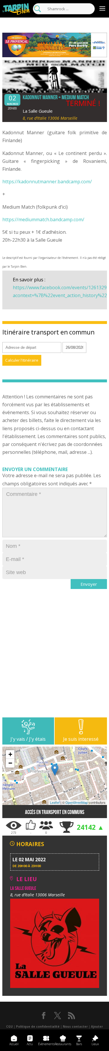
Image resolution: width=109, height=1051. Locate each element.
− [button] (10, 763)
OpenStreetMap (76, 802)
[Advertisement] (54, 662)
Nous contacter (75, 1026)
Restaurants (63, 1044)
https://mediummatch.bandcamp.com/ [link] (43, 219)
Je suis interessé (81, 739)
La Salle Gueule (38, 111)
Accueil (14, 1044)
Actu (30, 1044)
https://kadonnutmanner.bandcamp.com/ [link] (47, 181)
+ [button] (10, 754)
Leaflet (55, 802)
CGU (9, 1026)
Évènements (46, 1044)
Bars (79, 1044)
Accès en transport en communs (54, 812)
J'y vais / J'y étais (28, 739)
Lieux (95, 1044)
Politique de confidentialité (38, 1026)
